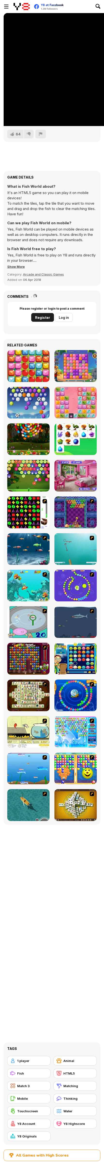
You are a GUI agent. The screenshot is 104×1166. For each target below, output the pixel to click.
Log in (64, 317)
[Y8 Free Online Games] (22, 6)
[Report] (40, 134)
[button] (16, 266)
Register (42, 317)
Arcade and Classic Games (43, 274)
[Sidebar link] (6, 6)
